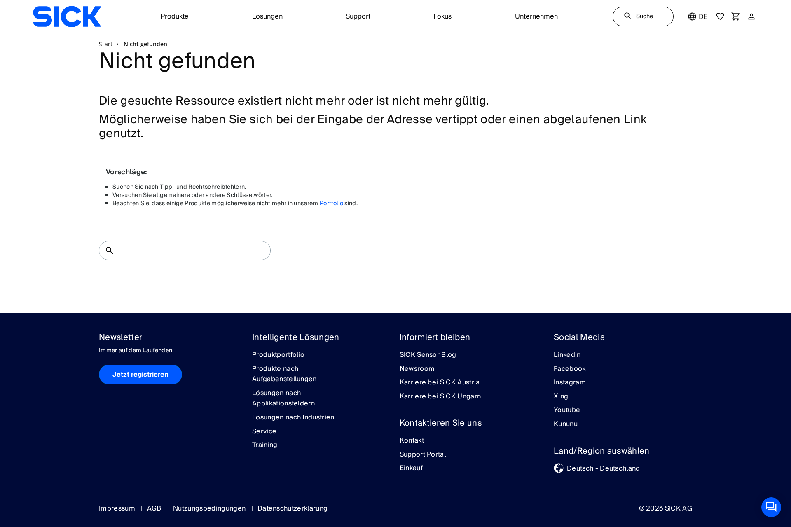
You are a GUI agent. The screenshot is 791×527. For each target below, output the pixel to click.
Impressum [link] (118, 508)
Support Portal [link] (423, 455)
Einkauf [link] (411, 468)
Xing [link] (561, 396)
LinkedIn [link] (567, 355)
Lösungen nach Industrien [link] (293, 417)
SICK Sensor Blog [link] (428, 355)
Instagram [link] (570, 382)
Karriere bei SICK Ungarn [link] (440, 396)
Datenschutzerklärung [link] (292, 508)
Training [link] (265, 445)
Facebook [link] (570, 369)
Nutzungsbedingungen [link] (210, 508)
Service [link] (264, 431)
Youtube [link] (567, 410)
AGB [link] (155, 508)
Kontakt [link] (412, 441)
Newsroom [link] (417, 369)
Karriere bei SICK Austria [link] (440, 382)
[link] (67, 16)
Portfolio (331, 203)
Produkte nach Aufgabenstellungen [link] (284, 374)
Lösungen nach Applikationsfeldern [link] (283, 398)
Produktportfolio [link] (278, 355)
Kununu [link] (566, 424)
